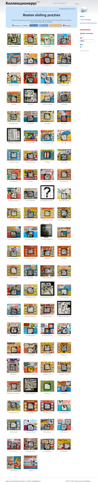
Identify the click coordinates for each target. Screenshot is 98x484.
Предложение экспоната (68, 9)
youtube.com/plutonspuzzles (88, 23)
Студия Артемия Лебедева (82, 481)
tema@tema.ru (36, 481)
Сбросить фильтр (84, 50)
